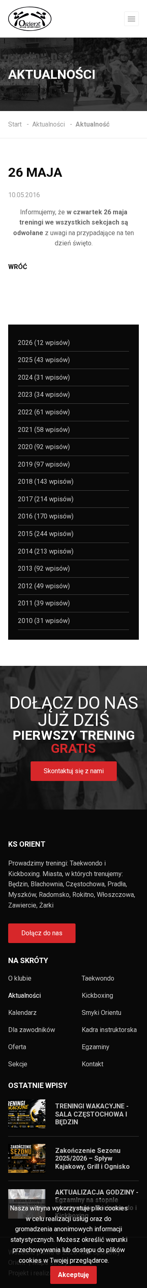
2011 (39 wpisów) (44, 603)
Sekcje (17, 1064)
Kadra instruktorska (109, 1030)
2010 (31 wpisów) (44, 621)
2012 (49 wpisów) (44, 586)
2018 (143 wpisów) (46, 481)
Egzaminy (95, 1047)
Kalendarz (22, 1013)
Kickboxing (97, 995)
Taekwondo (98, 978)
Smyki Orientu (101, 1013)
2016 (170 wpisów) (46, 516)
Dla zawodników (31, 1030)
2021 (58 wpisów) (44, 430)
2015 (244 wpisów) (46, 534)
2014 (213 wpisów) (46, 551)
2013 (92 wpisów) (44, 568)
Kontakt (92, 1064)
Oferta (17, 1047)
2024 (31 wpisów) (44, 377)
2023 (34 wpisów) (44, 394)
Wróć (17, 267)
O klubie (19, 978)
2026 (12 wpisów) (44, 343)
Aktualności (24, 995)
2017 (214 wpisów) (46, 499)
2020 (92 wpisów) (44, 447)
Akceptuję (73, 1275)
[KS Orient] (29, 18)
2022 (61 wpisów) (44, 412)
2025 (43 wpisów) (44, 360)
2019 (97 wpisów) (44, 464)
